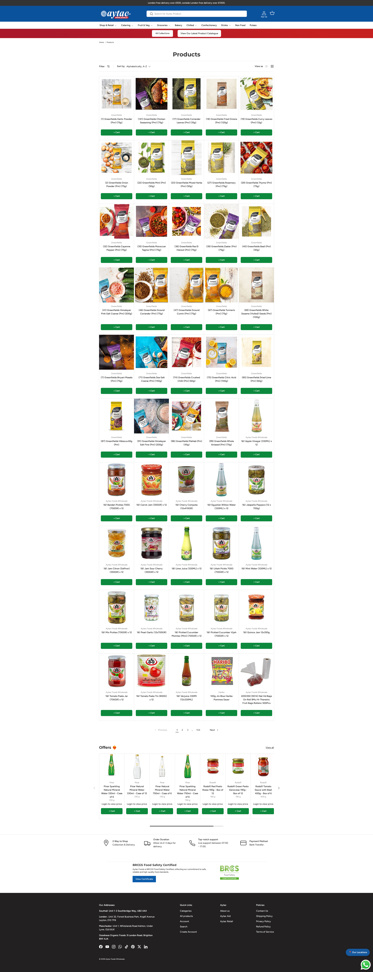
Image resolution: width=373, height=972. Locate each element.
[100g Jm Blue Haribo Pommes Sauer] (221, 671)
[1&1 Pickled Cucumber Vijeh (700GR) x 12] (221, 607)
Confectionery (209, 25)
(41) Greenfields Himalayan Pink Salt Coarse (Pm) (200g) (116, 312)
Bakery (178, 25)
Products (110, 42)
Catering (125, 25)
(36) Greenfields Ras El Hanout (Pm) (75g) (186, 248)
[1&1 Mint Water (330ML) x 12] (256, 543)
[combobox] (197, 14)
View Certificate (144, 879)
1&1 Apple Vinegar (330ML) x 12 (256, 443)
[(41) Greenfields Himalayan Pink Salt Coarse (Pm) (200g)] (116, 285)
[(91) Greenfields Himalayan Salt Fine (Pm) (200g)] (151, 416)
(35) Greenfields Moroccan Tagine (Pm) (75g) (151, 248)
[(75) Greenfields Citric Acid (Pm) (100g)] (221, 352)
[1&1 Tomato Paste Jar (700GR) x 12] (116, 671)
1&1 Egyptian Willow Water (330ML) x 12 (221, 506)
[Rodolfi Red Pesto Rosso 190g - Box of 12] (212, 766)
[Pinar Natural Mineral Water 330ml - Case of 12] (136, 766)
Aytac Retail (226, 921)
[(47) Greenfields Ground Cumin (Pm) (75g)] (186, 285)
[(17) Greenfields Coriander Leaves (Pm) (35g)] (186, 93)
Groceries (162, 25)
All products (186, 916)
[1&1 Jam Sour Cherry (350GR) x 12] (151, 543)
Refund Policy (263, 926)
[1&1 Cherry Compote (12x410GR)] (186, 479)
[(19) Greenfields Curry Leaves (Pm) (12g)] (256, 93)
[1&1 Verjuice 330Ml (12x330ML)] (186, 671)
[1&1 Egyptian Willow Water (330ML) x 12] (221, 479)
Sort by (121, 66)
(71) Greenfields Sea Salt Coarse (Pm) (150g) (152, 379)
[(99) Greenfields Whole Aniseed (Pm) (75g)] (221, 416)
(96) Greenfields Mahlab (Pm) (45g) (186, 443)
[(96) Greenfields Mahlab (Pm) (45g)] (186, 416)
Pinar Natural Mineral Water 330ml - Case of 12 (137, 790)
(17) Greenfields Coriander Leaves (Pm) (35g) (186, 121)
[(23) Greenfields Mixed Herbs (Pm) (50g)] (186, 157)
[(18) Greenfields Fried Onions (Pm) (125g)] (221, 93)
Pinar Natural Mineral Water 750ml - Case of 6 (162, 790)
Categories (185, 910)
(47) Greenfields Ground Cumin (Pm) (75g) (186, 312)
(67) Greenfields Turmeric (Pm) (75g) (221, 312)
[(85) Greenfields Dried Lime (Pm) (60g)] (256, 352)
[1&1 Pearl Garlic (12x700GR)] (151, 607)
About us (224, 910)
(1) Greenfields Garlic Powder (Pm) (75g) (116, 121)
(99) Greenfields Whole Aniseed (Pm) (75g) (221, 443)
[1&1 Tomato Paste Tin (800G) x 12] (151, 671)
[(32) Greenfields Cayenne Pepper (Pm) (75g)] (116, 221)
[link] (160, 730)
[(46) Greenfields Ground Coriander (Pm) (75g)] (151, 285)
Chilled (190, 25)
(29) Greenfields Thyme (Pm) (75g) (256, 184)
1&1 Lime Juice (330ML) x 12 (187, 568)
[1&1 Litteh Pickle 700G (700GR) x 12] (221, 543)
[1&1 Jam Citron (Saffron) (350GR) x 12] (116, 543)
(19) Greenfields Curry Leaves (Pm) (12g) (256, 121)
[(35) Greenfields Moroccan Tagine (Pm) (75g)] (151, 221)
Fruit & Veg (144, 25)
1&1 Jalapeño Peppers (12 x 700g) (256, 506)
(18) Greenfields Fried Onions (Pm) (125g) (221, 121)
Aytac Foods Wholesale (115, 959)
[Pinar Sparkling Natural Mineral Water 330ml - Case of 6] (111, 766)
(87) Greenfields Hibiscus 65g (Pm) (116, 443)
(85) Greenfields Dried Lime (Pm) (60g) (256, 379)
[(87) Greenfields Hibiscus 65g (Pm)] (116, 416)
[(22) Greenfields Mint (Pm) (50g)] (151, 157)
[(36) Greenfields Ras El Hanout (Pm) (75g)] (186, 221)
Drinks (224, 25)
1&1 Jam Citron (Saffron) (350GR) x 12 (117, 570)
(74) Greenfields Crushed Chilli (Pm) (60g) (186, 379)
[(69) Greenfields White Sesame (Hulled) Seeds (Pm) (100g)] (256, 285)
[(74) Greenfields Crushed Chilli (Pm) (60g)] (186, 352)
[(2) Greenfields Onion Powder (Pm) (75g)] (116, 157)
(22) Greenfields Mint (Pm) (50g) (151, 184)
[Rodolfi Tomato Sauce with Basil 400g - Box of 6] (263, 766)
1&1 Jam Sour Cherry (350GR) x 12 (151, 570)
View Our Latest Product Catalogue (199, 33)
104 (198, 730)
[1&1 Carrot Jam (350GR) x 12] (151, 479)
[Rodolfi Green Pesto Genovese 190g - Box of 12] (238, 766)
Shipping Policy (264, 916)
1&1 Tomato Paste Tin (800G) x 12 (151, 698)
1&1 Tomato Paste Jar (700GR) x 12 (116, 698)
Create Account (188, 931)
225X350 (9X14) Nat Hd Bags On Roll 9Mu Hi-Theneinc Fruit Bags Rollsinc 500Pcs (256, 699)
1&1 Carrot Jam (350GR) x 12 (151, 504)
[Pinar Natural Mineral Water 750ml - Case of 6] (162, 766)
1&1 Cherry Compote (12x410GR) (186, 506)
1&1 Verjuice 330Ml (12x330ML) (186, 698)
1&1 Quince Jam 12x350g (256, 632)
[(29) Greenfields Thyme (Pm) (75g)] (256, 157)
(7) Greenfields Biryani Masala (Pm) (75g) (116, 379)
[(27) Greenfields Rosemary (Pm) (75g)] (221, 157)
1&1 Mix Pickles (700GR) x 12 (116, 632)
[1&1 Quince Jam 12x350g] (256, 607)
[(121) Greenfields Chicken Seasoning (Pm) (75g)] (151, 93)
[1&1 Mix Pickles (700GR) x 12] (116, 607)
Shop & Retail (107, 25)
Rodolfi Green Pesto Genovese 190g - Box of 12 (238, 790)
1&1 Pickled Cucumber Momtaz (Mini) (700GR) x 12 (187, 634)
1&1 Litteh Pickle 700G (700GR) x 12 (221, 570)
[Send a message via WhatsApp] (366, 965)
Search (183, 926)
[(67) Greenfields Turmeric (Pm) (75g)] (221, 285)
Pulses (253, 25)
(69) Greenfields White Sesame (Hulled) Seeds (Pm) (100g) (256, 313)
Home (101, 42)
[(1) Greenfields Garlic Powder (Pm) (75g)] (116, 93)
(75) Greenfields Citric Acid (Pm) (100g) (221, 379)
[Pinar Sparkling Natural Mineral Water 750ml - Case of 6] (187, 766)
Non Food (240, 25)
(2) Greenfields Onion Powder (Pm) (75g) (116, 184)
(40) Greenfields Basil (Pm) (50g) (256, 248)
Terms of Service (265, 931)
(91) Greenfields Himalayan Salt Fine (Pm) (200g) (151, 443)
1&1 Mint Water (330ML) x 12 (256, 568)
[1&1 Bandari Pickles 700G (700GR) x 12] (116, 479)
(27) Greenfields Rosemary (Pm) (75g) (221, 184)
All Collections (162, 33)
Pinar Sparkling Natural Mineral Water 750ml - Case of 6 (187, 791)
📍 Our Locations (358, 952)
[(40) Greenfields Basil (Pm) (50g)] (256, 221)
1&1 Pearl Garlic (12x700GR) (151, 632)
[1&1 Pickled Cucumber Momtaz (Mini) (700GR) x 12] (186, 607)
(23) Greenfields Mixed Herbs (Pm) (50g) (186, 184)
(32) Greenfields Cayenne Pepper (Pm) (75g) (116, 248)
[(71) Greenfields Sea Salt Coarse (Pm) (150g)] (151, 352)
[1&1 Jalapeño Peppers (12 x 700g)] (256, 479)
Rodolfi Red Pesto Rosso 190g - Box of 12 (212, 790)
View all (270, 747)
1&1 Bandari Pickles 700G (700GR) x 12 (116, 506)
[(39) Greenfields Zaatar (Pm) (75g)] (221, 221)
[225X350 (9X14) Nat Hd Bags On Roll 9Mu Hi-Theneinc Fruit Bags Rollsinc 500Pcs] (256, 671)
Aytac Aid (225, 916)
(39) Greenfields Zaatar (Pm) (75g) (221, 248)
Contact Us (262, 910)
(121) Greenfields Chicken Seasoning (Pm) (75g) (151, 121)
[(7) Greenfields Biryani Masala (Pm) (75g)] (116, 352)
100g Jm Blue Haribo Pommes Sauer (221, 698)
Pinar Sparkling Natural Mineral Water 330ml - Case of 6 (111, 791)
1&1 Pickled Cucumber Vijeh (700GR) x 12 (221, 634)
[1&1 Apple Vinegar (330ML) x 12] (256, 416)
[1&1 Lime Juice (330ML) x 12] (186, 543)
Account (184, 921)
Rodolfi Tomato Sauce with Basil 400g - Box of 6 (263, 790)
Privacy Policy (263, 921)
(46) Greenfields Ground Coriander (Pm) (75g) (151, 312)
